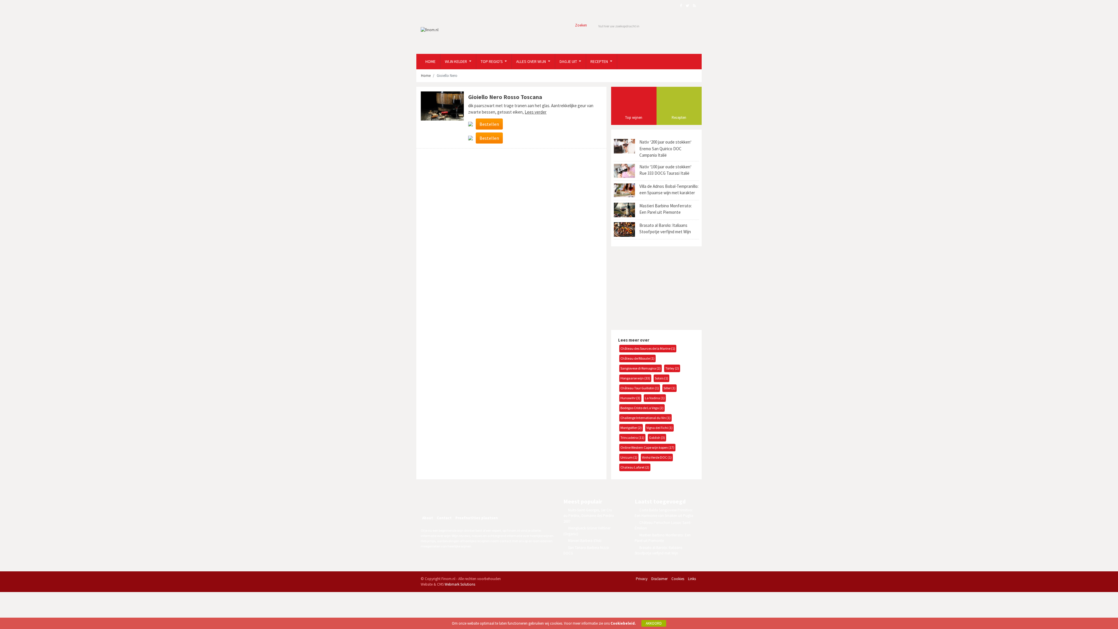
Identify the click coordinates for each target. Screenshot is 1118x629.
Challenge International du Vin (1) (645, 418)
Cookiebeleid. (623, 623)
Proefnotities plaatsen (476, 517)
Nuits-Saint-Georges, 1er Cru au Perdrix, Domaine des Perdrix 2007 (588, 516)
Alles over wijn (531, 61)
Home (430, 61)
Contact (444, 517)
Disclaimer (659, 578)
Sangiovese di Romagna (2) (640, 368)
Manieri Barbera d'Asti (585, 540)
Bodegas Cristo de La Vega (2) (642, 408)
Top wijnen (633, 117)
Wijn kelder (456, 61)
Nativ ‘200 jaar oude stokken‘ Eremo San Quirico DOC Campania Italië (665, 148)
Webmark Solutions (460, 584)
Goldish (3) (657, 437)
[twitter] (454, 502)
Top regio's (492, 61)
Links (692, 578)
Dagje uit (569, 61)
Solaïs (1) (661, 378)
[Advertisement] (654, 287)
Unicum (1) (628, 457)
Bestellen (489, 124)
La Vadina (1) (655, 398)
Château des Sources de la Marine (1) (647, 348)
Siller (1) (669, 388)
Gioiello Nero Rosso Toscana (505, 96)
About (427, 517)
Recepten (599, 61)
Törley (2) (672, 368)
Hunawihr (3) (630, 398)
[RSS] (467, 502)
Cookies (677, 578)
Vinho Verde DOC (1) (657, 457)
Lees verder (535, 112)
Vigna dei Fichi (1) (659, 427)
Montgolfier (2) (631, 427)
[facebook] (442, 502)
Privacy (642, 578)
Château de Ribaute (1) (637, 358)
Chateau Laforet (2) (634, 467)
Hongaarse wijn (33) (635, 378)
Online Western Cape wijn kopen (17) (647, 447)
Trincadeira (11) (632, 437)
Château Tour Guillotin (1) (639, 388)
